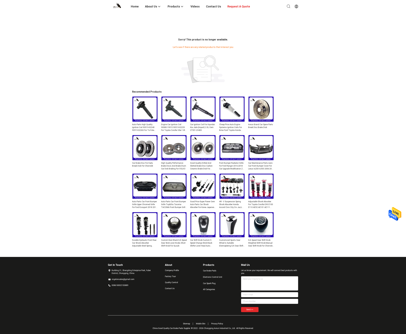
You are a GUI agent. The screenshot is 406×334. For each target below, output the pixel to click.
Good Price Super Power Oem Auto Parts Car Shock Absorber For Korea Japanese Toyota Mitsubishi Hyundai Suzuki (202, 204)
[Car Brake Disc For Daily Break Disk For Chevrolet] (145, 159)
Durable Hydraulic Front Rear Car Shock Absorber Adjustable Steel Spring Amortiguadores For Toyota (144, 243)
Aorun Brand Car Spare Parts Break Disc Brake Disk (260, 125)
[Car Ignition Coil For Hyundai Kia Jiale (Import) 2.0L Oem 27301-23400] (203, 121)
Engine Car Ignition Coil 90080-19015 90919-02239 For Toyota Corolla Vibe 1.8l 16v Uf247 (173, 127)
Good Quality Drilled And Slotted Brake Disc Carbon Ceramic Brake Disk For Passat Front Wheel (201, 166)
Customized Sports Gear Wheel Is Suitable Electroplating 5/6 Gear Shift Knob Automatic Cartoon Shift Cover (232, 243)
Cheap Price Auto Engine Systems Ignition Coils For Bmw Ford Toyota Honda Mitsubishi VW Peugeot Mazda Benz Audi (230, 127)
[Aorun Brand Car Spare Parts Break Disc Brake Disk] (261, 121)
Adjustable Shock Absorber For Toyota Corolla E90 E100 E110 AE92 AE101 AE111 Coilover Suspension (260, 204)
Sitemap (186, 324)
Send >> (249, 309)
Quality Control (171, 282)
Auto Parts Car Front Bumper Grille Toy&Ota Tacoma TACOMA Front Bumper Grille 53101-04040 (173, 204)
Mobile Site (200, 324)
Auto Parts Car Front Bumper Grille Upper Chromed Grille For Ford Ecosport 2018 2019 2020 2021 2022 (144, 204)
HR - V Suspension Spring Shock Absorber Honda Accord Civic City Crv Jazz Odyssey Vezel (230, 204)
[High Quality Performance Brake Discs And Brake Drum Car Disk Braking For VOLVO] (174, 159)
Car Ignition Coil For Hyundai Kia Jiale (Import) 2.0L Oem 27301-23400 (202, 127)
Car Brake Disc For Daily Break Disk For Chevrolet (142, 164)
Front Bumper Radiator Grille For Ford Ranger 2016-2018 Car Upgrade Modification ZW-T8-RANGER (232, 166)
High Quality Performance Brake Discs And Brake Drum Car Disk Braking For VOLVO (173, 166)
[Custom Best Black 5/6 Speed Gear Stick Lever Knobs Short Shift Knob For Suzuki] (174, 236)
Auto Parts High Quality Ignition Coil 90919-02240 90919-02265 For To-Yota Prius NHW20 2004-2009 (143, 127)
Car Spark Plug (209, 283)
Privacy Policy (217, 324)
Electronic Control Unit (212, 277)
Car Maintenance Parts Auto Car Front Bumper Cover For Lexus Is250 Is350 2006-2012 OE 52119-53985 (261, 166)
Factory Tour (170, 276)
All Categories (209, 289)
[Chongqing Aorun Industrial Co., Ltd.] (117, 5)
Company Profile (172, 270)
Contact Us (170, 288)
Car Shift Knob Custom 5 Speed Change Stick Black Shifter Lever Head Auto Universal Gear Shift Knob (201, 243)
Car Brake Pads (209, 271)
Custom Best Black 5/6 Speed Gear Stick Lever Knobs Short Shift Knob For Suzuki (174, 243)
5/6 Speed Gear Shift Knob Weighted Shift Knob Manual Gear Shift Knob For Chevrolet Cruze (260, 243)
